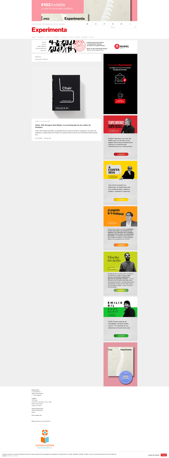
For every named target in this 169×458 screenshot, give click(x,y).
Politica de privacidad (37, 403)
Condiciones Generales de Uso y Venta (42, 402)
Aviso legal (34, 400)
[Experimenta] (49, 30)
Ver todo (77, 37)
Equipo (33, 412)
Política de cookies (36, 405)
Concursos (64, 37)
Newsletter (85, 37)
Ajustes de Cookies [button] (153, 455)
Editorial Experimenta (37, 410)
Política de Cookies (12, 456)
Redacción (47, 138)
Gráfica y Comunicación (42, 121)
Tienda (91, 37)
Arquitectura (40, 37)
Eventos (71, 37)
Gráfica (34, 37)
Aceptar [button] (164, 455)
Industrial (48, 37)
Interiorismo (56, 37)
